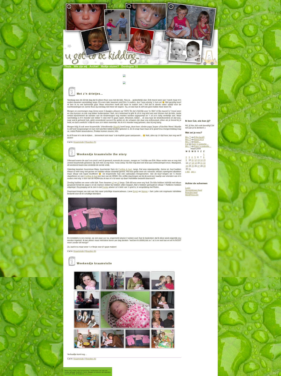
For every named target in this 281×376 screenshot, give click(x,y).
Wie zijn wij (80, 66)
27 (198, 166)
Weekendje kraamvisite (94, 263)
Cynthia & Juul (125, 169)
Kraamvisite (79, 142)
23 (187, 166)
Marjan (144, 191)
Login (187, 188)
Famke (105, 187)
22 (204, 163)
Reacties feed (191, 192)
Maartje (116, 127)
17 (190, 163)
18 (193, 163)
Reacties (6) (90, 359)
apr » (193, 172)
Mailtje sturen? (110, 66)
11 (193, 160)
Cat (186, 144)
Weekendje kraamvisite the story (102, 154)
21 (201, 163)
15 (204, 160)
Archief (93, 66)
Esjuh (135, 191)
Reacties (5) (90, 142)
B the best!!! (199, 137)
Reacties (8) (90, 251)
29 (204, 166)
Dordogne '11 (129, 66)
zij (113, 182)
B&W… (197, 142)
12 (195, 160)
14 (201, 160)
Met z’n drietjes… (90, 93)
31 (190, 169)
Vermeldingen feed (193, 190)
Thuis (67, 66)
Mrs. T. (188, 137)
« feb (187, 172)
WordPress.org (191, 195)
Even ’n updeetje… (200, 144)
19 (195, 163)
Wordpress (88, 374)
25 (193, 166)
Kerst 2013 (199, 139)
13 (198, 160)
